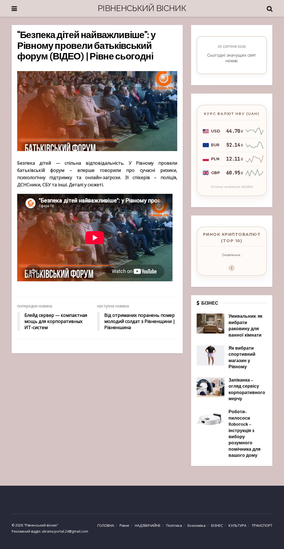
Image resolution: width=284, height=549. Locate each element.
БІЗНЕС (217, 525)
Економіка (196, 525)
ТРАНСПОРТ (262, 525)
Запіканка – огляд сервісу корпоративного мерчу (247, 390)
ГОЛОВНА (105, 525)
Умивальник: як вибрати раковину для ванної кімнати (245, 326)
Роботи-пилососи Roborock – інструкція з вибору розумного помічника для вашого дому (244, 433)
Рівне (124, 525)
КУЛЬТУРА (237, 525)
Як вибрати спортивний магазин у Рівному (242, 358)
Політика (174, 525)
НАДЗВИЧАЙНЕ (148, 525)
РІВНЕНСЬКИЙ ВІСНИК (142, 8)
